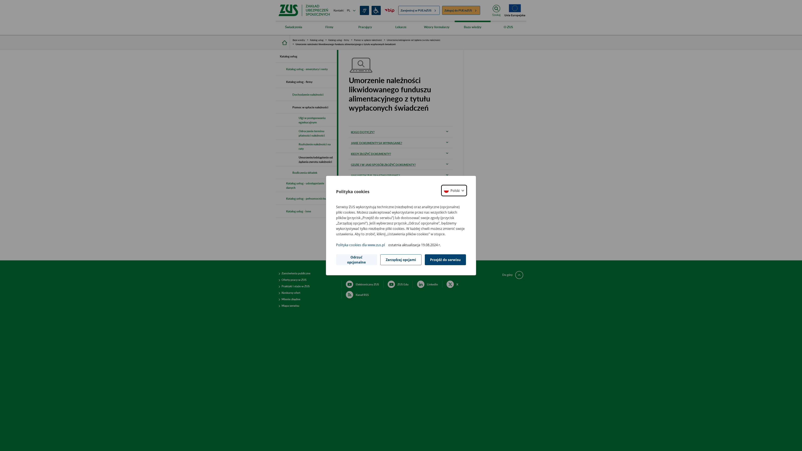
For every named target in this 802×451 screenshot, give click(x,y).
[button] (454, 190)
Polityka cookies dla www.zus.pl (360, 245)
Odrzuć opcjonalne (356, 260)
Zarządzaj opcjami (401, 259)
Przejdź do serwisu (445, 259)
